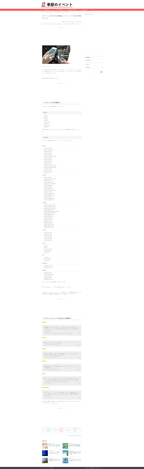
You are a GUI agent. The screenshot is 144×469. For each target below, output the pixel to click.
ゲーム (71, 435)
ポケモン (79, 435)
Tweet (49, 428)
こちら (91, 60)
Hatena (48, 431)
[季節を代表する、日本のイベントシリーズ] (57, 4)
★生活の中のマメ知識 (72, 9)
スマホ (75, 435)
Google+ (75, 428)
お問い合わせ (84, 9)
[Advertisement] (61, 36)
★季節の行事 (46, 9)
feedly (75, 431)
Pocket (62, 431)
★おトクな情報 (59, 9)
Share (62, 428)
